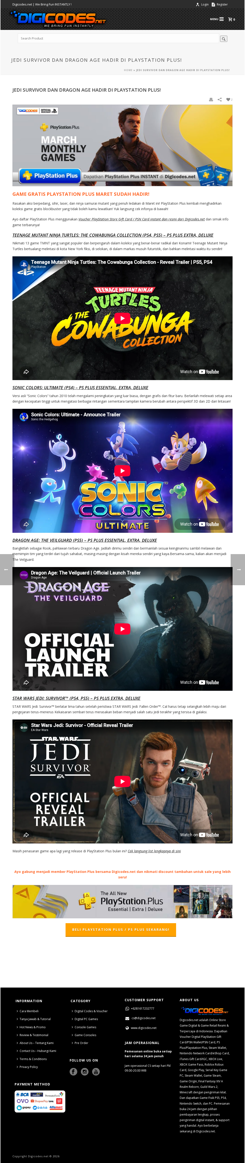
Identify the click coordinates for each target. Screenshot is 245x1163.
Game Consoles (85, 1035)
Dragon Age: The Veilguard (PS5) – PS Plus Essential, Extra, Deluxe (84, 540)
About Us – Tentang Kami (37, 1043)
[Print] (211, 99)
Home (128, 70)
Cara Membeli (29, 1011)
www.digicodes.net (143, 1028)
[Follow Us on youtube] (96, 1072)
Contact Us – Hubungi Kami (38, 1051)
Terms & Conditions (33, 1059)
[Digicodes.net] (58, 19)
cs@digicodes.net (144, 1018)
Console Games (85, 1027)
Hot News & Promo (33, 1027)
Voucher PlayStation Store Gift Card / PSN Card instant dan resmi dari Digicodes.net (141, 219)
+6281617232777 (142, 1008)
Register (222, 4)
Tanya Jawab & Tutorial (35, 1019)
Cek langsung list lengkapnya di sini (154, 851)
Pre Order (81, 1043)
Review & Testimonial (34, 1035)
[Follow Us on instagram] (85, 1072)
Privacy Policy (29, 1067)
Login (204, 4)
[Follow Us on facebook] (73, 1072)
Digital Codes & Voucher (91, 1011)
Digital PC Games (86, 1019)
